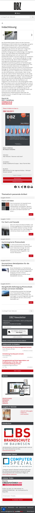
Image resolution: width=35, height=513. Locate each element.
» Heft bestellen (24, 414)
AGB (17, 507)
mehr (31, 214)
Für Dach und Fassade (10, 222)
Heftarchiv (5, 403)
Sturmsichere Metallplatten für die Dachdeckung (15, 264)
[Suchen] (32, 17)
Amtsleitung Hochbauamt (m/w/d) (13, 354)
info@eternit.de (7, 102)
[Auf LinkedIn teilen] (25, 187)
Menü (18, 13)
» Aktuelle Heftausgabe (26, 411)
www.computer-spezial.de (9, 474)
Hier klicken (19, 332)
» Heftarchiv (23, 412)
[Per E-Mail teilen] (28, 187)
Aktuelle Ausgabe (7, 398)
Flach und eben (8, 201)
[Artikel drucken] (31, 187)
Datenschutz (22, 507)
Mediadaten (5, 400)
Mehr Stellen (17, 371)
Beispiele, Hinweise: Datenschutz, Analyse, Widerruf (14, 340)
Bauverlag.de (30, 511)
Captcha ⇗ (23, 334)
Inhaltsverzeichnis (17, 181)
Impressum (30, 507)
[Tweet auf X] (18, 187)
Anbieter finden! (18, 500)
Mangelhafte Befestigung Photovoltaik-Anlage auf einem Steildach (17, 288)
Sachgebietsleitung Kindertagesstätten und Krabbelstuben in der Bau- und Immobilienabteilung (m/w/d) (15, 362)
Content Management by (8, 511)
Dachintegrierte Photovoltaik (13, 242)
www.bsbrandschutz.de (8, 450)
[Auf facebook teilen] (15, 187)
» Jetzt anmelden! (17, 337)
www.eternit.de (7, 104)
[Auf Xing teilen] (22, 187)
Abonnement (17, 178)
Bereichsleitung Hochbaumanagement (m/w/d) (16, 347)
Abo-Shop (5, 401)
